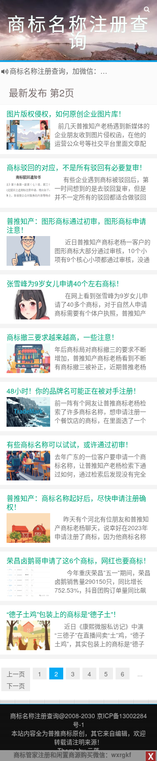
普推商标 (60, 733)
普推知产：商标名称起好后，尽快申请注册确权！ (76, 502)
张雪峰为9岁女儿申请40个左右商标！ (65, 283)
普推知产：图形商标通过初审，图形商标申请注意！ (76, 225)
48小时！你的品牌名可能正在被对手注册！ (73, 391)
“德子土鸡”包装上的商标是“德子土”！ (63, 614)
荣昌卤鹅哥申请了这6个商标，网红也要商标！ (78, 560)
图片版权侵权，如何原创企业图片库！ (66, 114)
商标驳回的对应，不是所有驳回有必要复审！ (76, 167)
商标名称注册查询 (34, 715)
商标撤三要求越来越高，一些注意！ (62, 337)
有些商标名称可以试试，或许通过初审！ (69, 444)
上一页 (16, 673)
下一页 (16, 685)
